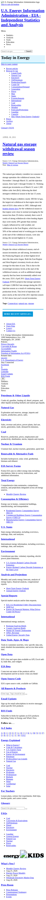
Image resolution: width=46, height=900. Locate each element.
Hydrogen (10, 772)
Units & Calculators (14, 747)
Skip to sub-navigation (10, 4)
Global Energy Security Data (18, 635)
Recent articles (12, 68)
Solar (8, 786)
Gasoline (9, 834)
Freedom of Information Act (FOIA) (15, 353)
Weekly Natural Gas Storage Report (15, 163)
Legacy (9, 328)
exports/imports (17, 98)
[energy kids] (23, 859)
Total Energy (8, 480)
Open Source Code (11, 678)
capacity (14, 114)
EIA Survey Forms (11, 466)
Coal (3, 431)
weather (14, 107)
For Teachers (8, 791)
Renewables (11, 845)
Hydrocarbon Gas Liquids (16, 759)
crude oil (15, 85)
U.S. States (6, 527)
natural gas (16, 75)
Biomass (9, 779)
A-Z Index (6, 728)
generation (15, 89)
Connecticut (13, 303)
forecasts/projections (19, 110)
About (8, 123)
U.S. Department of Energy (12, 360)
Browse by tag (12, 71)
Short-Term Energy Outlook (17, 588)
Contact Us (10, 331)
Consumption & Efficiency (15, 499)
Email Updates (7, 374)
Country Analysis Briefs (16, 628)
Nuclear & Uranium (11, 444)
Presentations (11, 894)
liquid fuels (16, 73)
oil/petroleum (16, 80)
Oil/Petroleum (11, 823)
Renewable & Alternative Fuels (17, 453)
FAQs (4, 813)
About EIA (10, 324)
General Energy (12, 836)
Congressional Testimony (16, 892)
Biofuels (9, 777)
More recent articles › (18, 314)
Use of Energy (12, 752)
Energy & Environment (15, 754)
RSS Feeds (5, 376)
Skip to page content (9, 64)
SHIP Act (10, 607)
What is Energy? (13, 745)
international (16, 101)
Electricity (6, 419)
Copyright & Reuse (9, 346)
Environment (8, 551)
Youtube (4, 369)
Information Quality (9, 351)
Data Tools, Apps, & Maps (15, 640)
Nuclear (9, 768)
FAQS (11, 128)
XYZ (23, 735)
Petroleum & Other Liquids (15, 395)
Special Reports (9, 595)
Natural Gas (7, 407)
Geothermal (11, 784)
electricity (15, 78)
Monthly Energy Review (16, 494)
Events (9, 897)
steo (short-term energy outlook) (25, 117)
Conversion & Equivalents (16, 821)
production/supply (18, 82)
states (13, 96)
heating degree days (11, 209)
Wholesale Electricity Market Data (20, 878)
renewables (16, 105)
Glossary (5, 128)
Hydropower (11, 775)
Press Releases (12, 890)
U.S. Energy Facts (13, 750)
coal (13, 103)
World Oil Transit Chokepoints (18, 630)
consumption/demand (20, 87)
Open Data (10, 326)
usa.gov (4, 358)
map (13, 94)
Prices (8, 119)
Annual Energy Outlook (16, 591)
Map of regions (12, 165)
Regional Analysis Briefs (16, 626)
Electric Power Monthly (15, 873)
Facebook (5, 365)
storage (31, 303)
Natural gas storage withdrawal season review (20, 149)
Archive (9, 121)
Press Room (7, 885)
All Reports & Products (13, 688)
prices (13, 91)
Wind (8, 781)
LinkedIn (4, 371)
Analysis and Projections (14, 574)
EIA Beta (6, 666)
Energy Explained (10, 740)
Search (28, 51)
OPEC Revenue (12, 633)
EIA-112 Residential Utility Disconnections (23, 605)
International (8, 539)
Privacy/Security (7, 344)
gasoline (14, 112)
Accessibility (6, 349)
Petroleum (10, 756)
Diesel (8, 825)
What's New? (8, 863)
